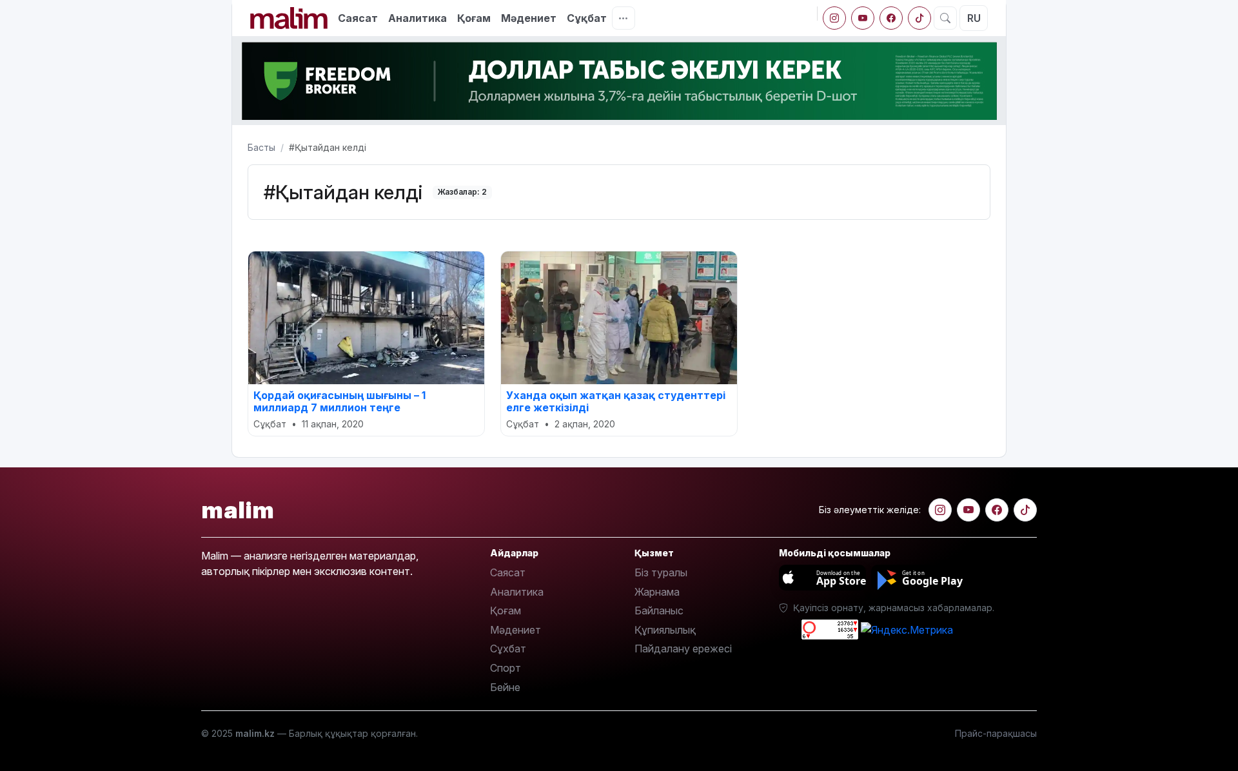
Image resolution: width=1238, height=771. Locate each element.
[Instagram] (834, 18)
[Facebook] (891, 18)
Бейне (505, 687)
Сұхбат (508, 648)
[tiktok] (919, 18)
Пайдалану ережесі (683, 648)
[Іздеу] (945, 18)
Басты (261, 147)
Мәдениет (528, 18)
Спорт (505, 667)
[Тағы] (623, 18)
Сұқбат (587, 18)
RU (974, 18)
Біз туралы (660, 572)
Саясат (358, 18)
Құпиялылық (665, 629)
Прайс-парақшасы (996, 733)
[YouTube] (862, 18)
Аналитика (417, 18)
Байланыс (658, 610)
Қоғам (474, 18)
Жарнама (657, 591)
